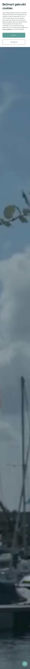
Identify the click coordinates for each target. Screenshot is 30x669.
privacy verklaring (7, 29)
